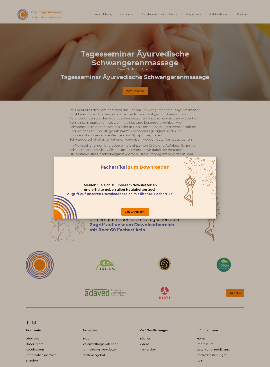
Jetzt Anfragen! (135, 211)
